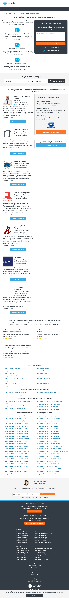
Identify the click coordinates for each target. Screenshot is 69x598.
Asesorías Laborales (40, 554)
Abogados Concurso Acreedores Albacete (16, 423)
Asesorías (18, 546)
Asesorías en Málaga (21, 556)
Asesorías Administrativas (41, 559)
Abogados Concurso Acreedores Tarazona (48, 404)
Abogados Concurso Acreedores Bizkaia (16, 441)
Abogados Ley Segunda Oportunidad (47, 392)
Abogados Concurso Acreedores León (47, 423)
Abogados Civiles (9, 373)
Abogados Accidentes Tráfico (42, 542)
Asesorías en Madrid (21, 548)
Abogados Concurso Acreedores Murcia (48, 436)
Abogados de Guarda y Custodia (43, 539)
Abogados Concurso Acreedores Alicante (16, 426)
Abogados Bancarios (11, 371)
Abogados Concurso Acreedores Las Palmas (49, 421)
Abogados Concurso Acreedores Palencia (48, 443)
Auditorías (37, 557)
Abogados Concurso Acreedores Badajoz (16, 433)
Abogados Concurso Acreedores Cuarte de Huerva (51, 401)
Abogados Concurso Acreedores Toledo (48, 463)
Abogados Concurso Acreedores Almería (16, 428)
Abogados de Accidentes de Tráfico (14, 378)
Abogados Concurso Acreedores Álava (15, 421)
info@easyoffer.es (34, 580)
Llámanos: (34, 573)
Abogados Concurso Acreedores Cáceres (16, 446)
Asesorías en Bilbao (21, 554)
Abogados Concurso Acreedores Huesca (16, 474)
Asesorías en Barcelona (22, 550)
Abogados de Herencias (43, 371)
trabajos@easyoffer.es (34, 581)
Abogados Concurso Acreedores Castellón (16, 453)
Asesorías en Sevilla (21, 557)
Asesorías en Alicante (21, 559)
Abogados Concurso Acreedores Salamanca (49, 448)
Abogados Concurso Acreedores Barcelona (17, 438)
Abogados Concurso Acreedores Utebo (15, 408)
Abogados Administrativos (12, 368)
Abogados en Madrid (21, 531)
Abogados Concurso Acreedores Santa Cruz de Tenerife (52, 451)
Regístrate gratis (34, 511)
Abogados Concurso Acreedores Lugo (47, 428)
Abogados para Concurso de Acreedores (16, 392)
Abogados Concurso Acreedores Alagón (48, 409)
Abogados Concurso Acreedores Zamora (48, 471)
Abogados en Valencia (22, 535)
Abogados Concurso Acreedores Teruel (47, 461)
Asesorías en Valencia (22, 552)
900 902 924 (34, 574)
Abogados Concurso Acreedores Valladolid (49, 468)
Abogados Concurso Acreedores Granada (16, 466)
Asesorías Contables (40, 550)
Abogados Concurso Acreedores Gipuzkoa (16, 461)
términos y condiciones (31, 497)
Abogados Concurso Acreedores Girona (16, 463)
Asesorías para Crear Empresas (43, 548)
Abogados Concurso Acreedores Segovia (48, 453)
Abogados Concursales (11, 376)
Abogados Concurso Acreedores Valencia (48, 466)
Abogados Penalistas (43, 383)
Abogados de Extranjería (12, 386)
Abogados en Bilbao (21, 537)
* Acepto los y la (35, 497)
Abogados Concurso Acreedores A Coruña (16, 418)
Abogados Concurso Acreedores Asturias (16, 431)
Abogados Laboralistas (43, 378)
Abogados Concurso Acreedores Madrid (48, 431)
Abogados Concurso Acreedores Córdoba (16, 458)
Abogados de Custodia (11, 381)
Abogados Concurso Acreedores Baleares (16, 436)
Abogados (18, 529)
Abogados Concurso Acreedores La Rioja (48, 418)
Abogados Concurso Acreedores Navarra (48, 438)
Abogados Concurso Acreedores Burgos (16, 443)
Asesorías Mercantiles (40, 556)
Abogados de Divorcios (11, 383)
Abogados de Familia (43, 368)
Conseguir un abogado (51, 132)
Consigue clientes (51, 145)
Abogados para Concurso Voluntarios (15, 395)
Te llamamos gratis (47, 494)
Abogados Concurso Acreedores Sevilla (48, 456)
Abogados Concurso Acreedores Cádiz (15, 448)
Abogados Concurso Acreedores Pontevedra (49, 446)
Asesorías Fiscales (39, 552)
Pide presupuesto (18, 121)
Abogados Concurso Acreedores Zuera (47, 406)
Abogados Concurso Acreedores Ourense (48, 441)
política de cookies (58, 592)
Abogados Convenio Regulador (43, 533)
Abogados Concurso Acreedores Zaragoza (16, 406)
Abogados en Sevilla (21, 540)
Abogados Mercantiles (43, 381)
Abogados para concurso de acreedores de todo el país (20, 416)
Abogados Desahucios (40, 540)
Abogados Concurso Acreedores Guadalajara (17, 468)
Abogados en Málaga (21, 539)
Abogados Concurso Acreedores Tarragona (49, 458)
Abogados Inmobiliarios (43, 376)
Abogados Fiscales (42, 373)
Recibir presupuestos (50, 44)
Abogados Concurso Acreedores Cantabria (17, 451)
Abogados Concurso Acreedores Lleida (47, 426)
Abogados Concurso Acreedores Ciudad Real (17, 456)
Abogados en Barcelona (22, 533)
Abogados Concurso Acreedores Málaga (48, 433)
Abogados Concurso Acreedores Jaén (47, 416)
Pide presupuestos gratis (34, 523)
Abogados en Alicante (22, 542)
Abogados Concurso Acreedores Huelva (16, 471)
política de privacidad (45, 497)
